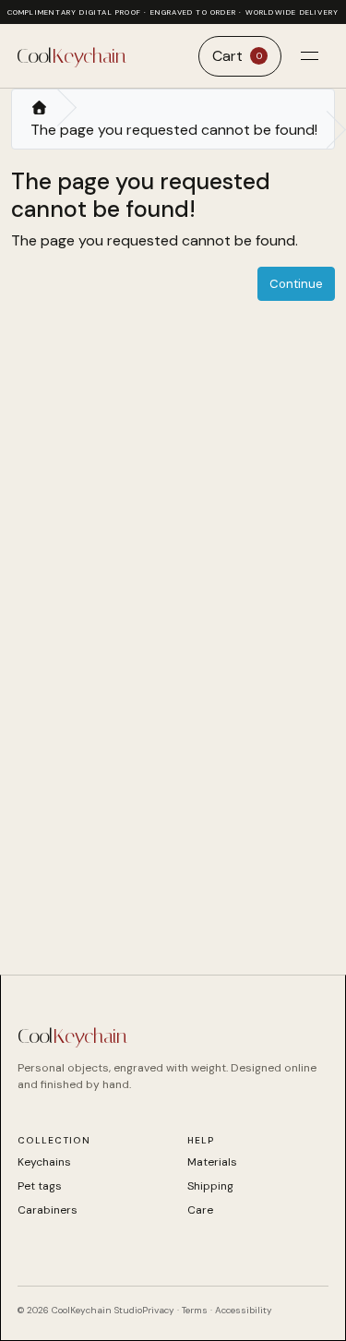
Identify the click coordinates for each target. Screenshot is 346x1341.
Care (200, 1210)
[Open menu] (309, 56)
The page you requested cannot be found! (173, 129)
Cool (71, 56)
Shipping (210, 1186)
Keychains (44, 1162)
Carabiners (48, 1210)
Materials (212, 1162)
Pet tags (40, 1186)
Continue (296, 284)
